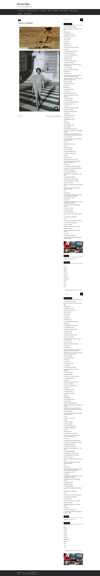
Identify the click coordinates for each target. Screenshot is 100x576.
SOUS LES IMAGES (27, 13)
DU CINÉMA (55, 10)
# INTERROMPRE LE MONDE (69, 119)
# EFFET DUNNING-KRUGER (69, 83)
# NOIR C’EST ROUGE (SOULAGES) (70, 55)
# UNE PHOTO (66, 199)
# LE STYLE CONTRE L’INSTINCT (70, 93)
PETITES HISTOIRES (73, 10)
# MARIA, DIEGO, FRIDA (68, 210)
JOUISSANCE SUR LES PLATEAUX (70, 35)
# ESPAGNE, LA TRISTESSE (69, 62)
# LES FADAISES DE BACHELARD (70, 172)
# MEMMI (65, 121)
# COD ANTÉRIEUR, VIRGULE (69, 125)
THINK (19, 20)
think (65, 286)
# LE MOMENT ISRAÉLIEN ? (69, 211)
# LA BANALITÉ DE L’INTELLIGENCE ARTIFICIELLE (73, 168)
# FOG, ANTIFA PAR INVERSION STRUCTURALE (72, 220)
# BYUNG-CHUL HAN (68, 157)
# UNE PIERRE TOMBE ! (68, 137)
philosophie (66, 276)
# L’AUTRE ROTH (67, 91)
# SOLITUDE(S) (66, 164)
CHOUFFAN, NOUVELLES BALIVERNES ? (71, 69)
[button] (38, 11)
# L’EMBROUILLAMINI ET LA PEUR (70, 60)
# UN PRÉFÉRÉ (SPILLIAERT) (69, 53)
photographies (66, 278)
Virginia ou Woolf (67, 39)
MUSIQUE (49, 10)
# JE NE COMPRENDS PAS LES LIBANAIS (71, 180)
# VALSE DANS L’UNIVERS (68, 89)
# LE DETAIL (66, 155)
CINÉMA (65, 267)
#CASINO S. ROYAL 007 (68, 228)
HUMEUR (65, 269)
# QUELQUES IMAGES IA (68, 100)
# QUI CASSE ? (66, 233)
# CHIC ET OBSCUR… (68, 37)
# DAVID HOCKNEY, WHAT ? (69, 197)
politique (65, 280)
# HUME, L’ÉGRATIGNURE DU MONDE (71, 47)
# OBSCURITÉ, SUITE (68, 58)
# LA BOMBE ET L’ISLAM (68, 208)
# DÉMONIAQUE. (67, 71)
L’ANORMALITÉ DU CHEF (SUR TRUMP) (71, 179)
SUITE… (65, 191)
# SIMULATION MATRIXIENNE (69, 170)
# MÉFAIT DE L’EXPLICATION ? (69, 144)
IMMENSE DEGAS (67, 32)
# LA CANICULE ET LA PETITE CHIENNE (71, 102)
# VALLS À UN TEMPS (68, 224)
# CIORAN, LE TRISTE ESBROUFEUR (70, 111)
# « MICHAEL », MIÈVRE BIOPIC (70, 153)
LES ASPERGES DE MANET (69, 34)
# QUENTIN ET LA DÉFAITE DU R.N (70, 235)
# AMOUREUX (66, 49)
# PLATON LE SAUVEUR (68, 98)
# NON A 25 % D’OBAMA (68, 109)
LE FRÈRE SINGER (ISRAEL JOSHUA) (70, 128)
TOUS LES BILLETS (21, 10)
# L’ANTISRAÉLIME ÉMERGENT (69, 177)
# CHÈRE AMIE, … (67, 113)
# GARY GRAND (67, 87)
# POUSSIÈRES (66, 41)
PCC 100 (20, 116)
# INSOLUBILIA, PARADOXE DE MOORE (71, 107)
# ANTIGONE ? (66, 85)
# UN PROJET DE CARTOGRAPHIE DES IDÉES (72, 166)
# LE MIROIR (66, 105)
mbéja (25, 25)
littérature (66, 273)
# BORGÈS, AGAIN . (67, 43)
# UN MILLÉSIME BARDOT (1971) (70, 151)
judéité (65, 271)
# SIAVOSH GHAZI (67, 192)
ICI (76, 290)
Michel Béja (23, 4)
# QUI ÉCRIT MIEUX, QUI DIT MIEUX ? (71, 159)
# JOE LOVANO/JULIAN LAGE (69, 104)
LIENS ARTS (20, 13)
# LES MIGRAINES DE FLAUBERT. (70, 27)
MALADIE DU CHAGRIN (68, 81)
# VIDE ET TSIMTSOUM (68, 149)
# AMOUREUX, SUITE (68, 45)
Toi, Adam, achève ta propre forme (53, 116)
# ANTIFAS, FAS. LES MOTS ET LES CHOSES (72, 226)
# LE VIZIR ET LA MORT (68, 67)
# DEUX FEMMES (67, 123)
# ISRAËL (65, 145)
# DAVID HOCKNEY (67, 73)
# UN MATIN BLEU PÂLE (68, 117)
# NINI (65, 218)
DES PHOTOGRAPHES (64, 10)
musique (65, 275)
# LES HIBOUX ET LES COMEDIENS (70, 222)
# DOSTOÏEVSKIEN (67, 126)
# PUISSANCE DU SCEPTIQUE (69, 115)
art (64, 265)
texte (65, 282)
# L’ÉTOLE (65, 142)
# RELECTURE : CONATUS (68, 182)
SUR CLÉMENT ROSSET (68, 57)
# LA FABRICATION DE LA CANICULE (70, 51)
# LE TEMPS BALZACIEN (68, 147)
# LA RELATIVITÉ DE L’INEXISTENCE (70, 216)
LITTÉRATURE (43, 10)
